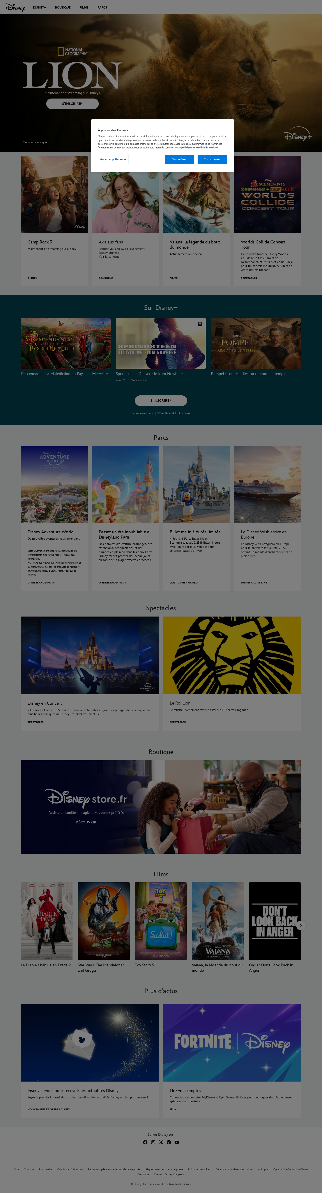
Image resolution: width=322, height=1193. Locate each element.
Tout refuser (179, 159)
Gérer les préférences (113, 159)
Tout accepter (212, 159)
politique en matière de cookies (199, 147)
